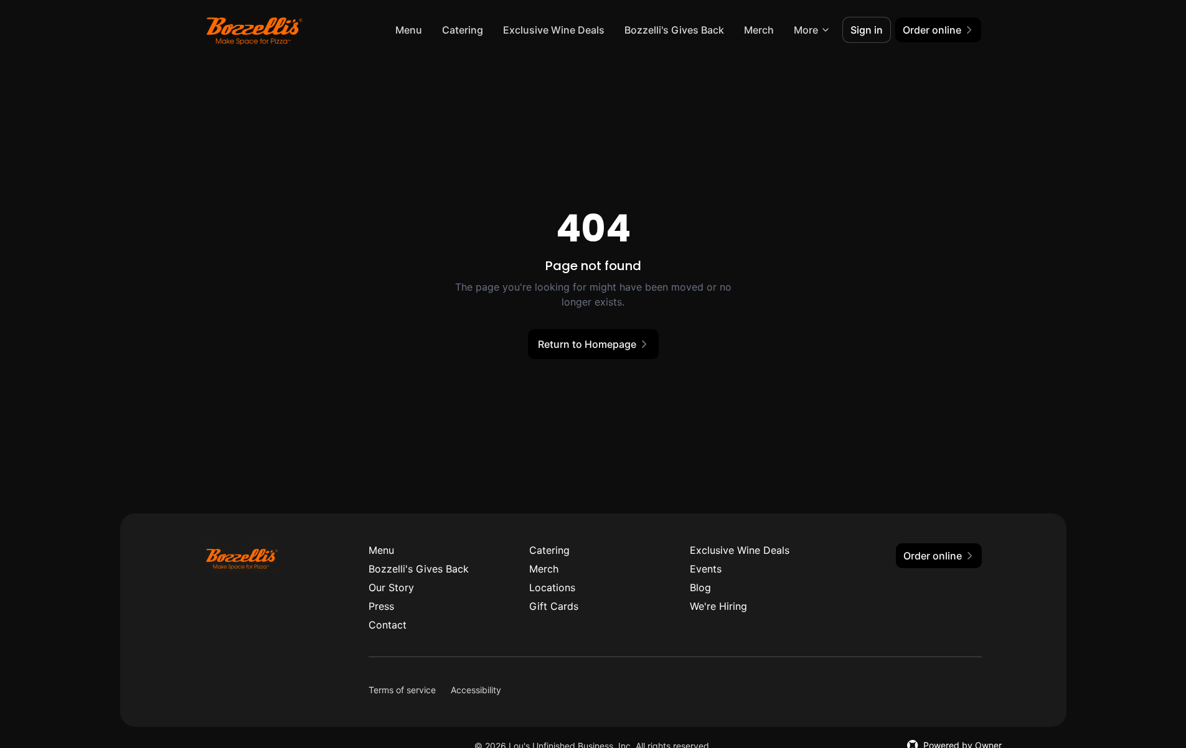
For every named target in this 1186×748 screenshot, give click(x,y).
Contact (388, 625)
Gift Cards (553, 606)
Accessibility (476, 690)
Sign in (866, 30)
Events (706, 569)
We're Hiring (718, 606)
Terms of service (402, 690)
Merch (759, 30)
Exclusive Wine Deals (554, 30)
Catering (462, 30)
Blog (700, 587)
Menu (408, 30)
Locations (552, 587)
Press (381, 606)
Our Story (391, 587)
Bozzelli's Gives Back (674, 30)
